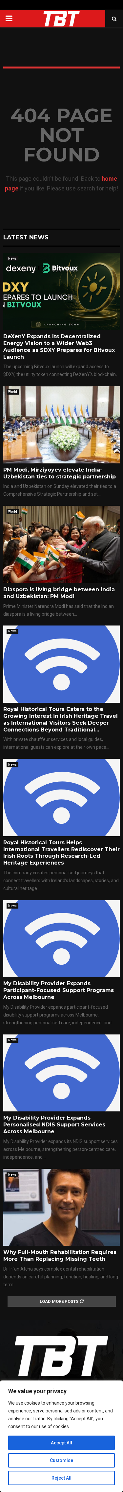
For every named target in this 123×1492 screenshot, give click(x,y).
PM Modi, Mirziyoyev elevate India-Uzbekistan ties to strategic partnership (59, 473)
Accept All (61, 1442)
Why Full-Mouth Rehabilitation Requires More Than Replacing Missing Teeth (59, 1255)
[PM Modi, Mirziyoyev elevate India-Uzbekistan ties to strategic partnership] (61, 424)
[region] (61, 1436)
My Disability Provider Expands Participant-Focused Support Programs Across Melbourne (58, 990)
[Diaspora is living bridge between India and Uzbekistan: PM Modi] (61, 544)
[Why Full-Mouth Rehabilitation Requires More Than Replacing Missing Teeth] (61, 1207)
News (12, 258)
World (12, 392)
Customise (61, 1460)
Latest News (26, 237)
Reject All (61, 1478)
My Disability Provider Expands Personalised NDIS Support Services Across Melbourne (54, 1125)
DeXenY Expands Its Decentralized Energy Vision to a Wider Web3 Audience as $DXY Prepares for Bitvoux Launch (59, 346)
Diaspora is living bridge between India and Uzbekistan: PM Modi (59, 592)
